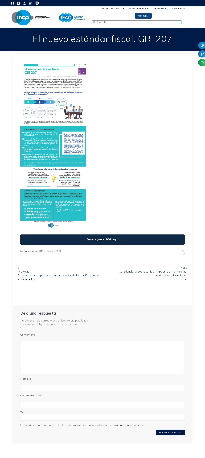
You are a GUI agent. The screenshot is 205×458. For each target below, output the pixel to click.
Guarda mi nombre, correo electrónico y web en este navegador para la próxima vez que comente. (84, 425)
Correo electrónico (31, 397)
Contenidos (177, 8)
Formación (158, 8)
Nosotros (116, 8)
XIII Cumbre (143, 16)
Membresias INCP (137, 8)
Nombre (25, 380)
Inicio (105, 8)
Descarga (102, 239)
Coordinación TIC (33, 251)
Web (23, 412)
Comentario (27, 336)
